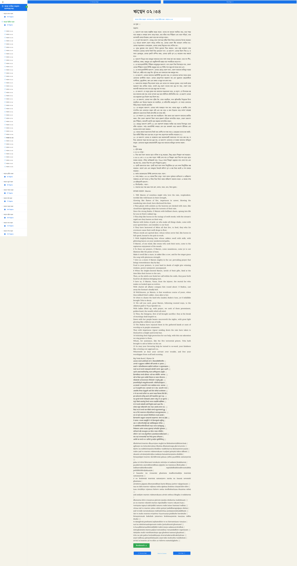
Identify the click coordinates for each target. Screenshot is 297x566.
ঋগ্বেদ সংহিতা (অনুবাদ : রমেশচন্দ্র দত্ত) (12, 7)
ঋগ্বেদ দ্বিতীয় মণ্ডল (159, 19)
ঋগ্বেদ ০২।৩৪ (169, 19)
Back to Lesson (162, 554)
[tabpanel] (162, 285)
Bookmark (140, 545)
